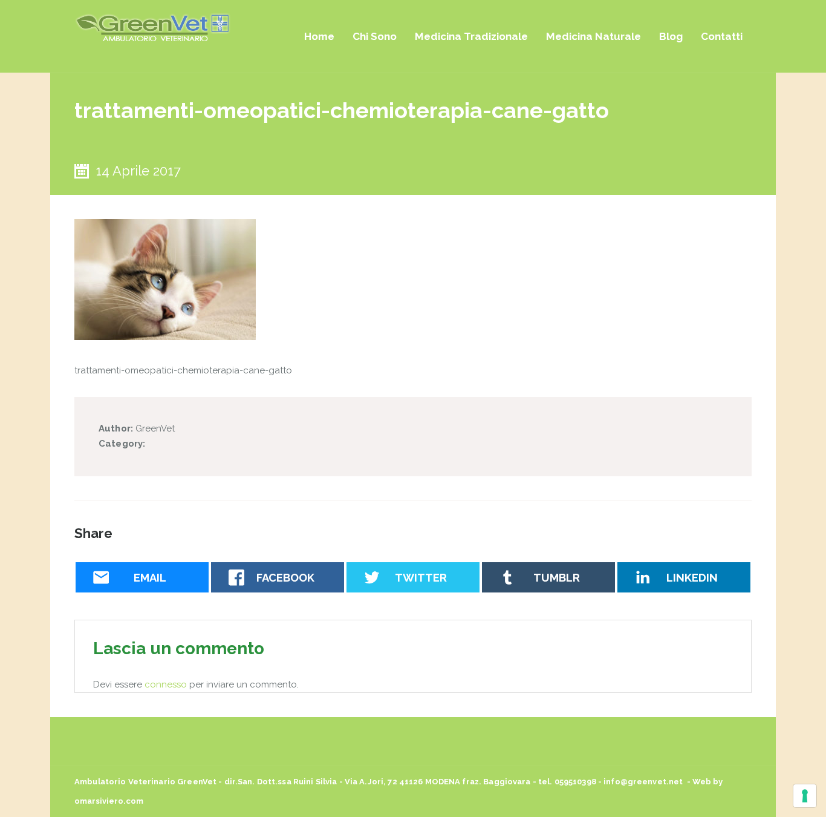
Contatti (722, 36)
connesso (166, 684)
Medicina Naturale (593, 36)
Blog (671, 36)
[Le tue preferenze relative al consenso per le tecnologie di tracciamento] (804, 795)
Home (319, 36)
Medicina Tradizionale (471, 36)
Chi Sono (375, 36)
